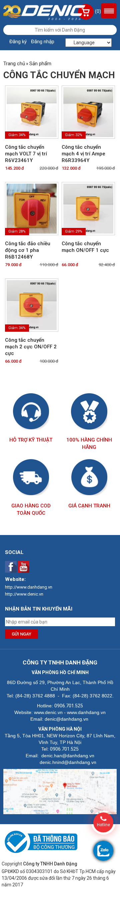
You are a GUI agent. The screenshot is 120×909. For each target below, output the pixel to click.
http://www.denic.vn (24, 594)
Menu (109, 10)
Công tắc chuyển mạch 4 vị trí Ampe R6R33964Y (83, 153)
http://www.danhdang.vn (28, 587)
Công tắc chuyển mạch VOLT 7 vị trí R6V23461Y (26, 153)
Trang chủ (14, 64)
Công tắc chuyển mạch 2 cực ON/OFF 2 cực (31, 346)
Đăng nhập (42, 42)
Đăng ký (18, 42)
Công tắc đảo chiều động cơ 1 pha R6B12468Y (27, 250)
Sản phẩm (40, 64)
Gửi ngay (21, 634)
